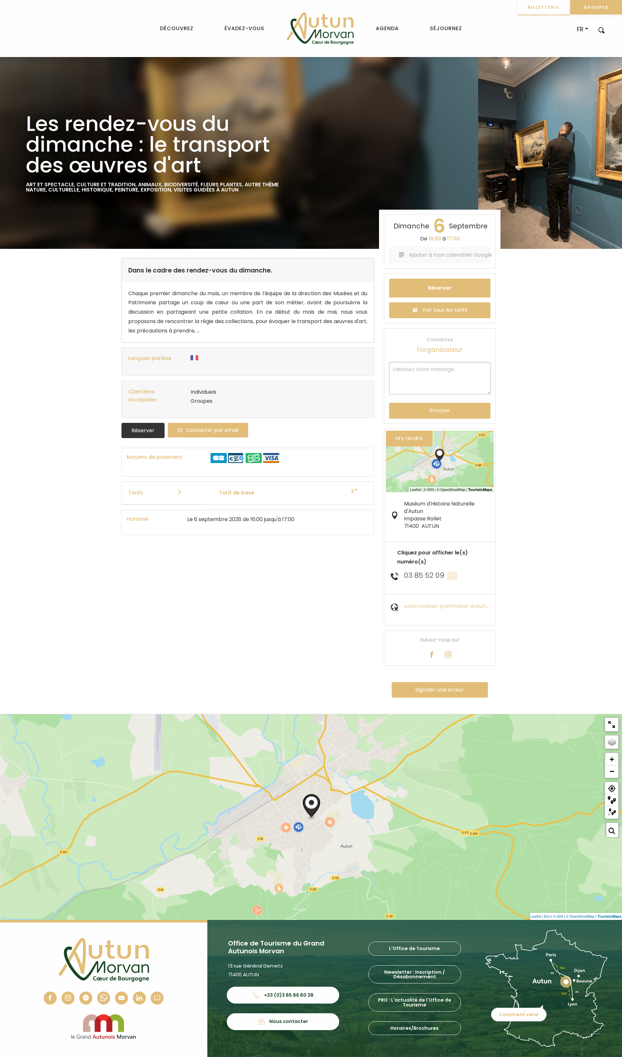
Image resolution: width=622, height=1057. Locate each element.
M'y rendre (409, 438)
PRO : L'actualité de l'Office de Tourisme (414, 1002)
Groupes (596, 7)
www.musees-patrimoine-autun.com (451, 606)
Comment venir (519, 1014)
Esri (547, 916)
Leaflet (535, 916)
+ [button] (612, 759)
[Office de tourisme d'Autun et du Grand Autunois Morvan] (319, 28)
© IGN (558, 916)
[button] (601, 30)
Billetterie (543, 7)
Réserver (143, 430)
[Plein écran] (611, 724)
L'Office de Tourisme (414, 948)
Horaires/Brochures (414, 1028)
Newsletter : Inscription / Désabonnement (414, 974)
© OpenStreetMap (580, 916)
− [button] (612, 771)
